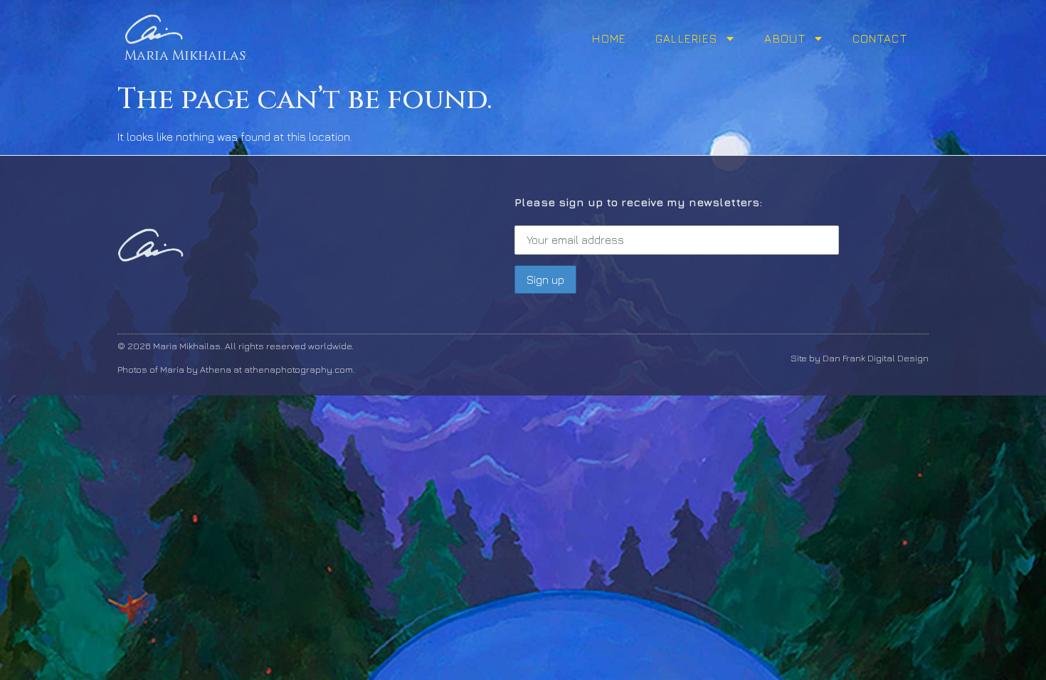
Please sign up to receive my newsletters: (638, 202)
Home (609, 38)
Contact (879, 38)
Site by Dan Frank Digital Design (860, 357)
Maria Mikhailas (185, 55)
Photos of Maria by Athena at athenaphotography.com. (236, 369)
